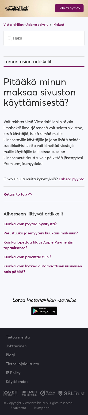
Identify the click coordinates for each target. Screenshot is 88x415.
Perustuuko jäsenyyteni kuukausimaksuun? (41, 233)
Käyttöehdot (17, 381)
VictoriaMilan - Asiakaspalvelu (26, 25)
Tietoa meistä (18, 337)
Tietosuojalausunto (22, 363)
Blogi (10, 355)
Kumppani (42, 408)
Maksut (59, 25)
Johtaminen (16, 346)
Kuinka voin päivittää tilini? (27, 257)
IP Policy (13, 372)
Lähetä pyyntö (69, 8)
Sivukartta (19, 408)
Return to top (15, 194)
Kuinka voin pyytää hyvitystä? (30, 224)
